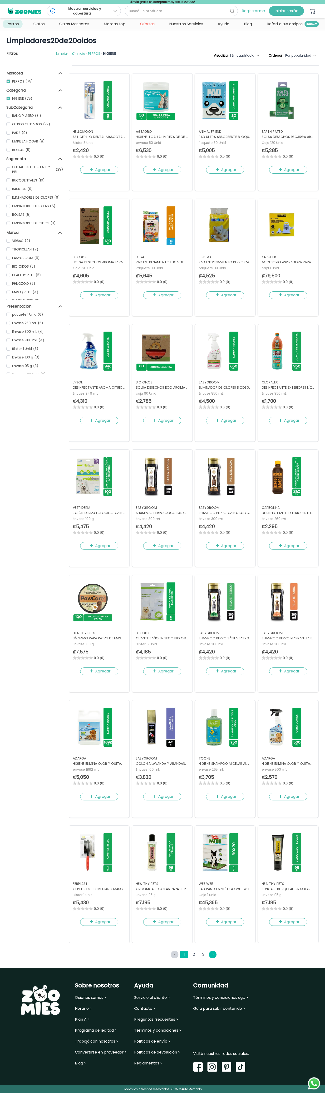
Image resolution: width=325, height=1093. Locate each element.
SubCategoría (19, 107)
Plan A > (82, 1019)
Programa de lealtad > (96, 1030)
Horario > (83, 1008)
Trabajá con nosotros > (96, 1041)
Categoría (16, 90)
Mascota (14, 73)
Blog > (80, 1063)
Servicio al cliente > (152, 997)
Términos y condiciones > (157, 1030)
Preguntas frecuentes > (156, 1019)
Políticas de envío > (152, 1041)
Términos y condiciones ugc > (220, 997)
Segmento (16, 159)
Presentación (18, 306)
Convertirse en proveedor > (101, 1052)
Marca (12, 232)
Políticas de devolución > (157, 1052)
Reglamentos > (148, 1063)
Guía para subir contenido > (219, 1008)
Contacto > (144, 1008)
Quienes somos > (90, 997)
